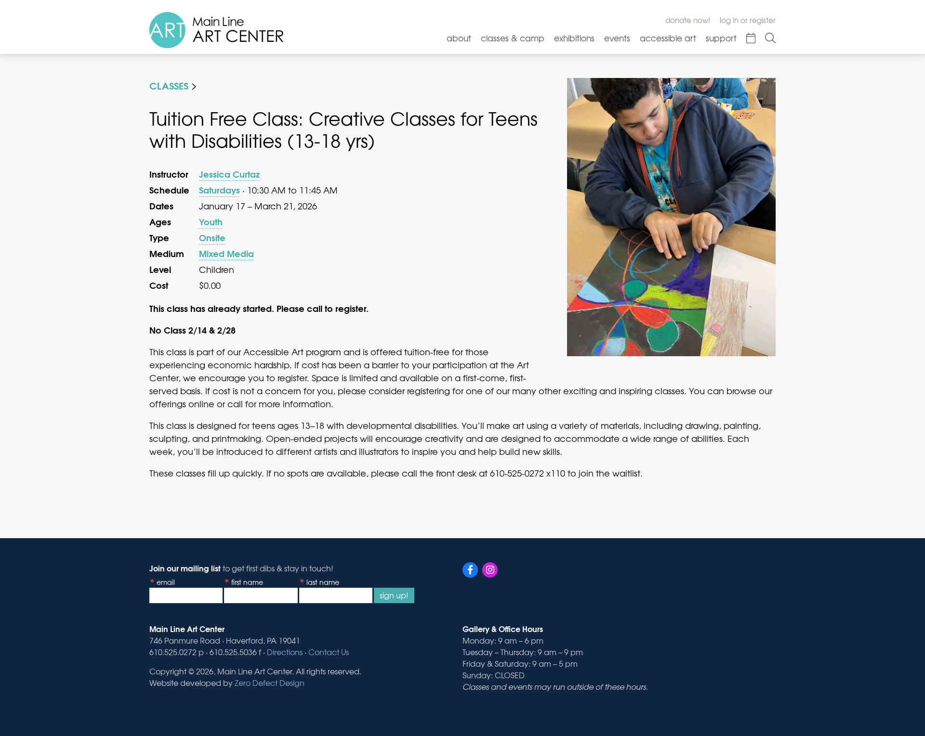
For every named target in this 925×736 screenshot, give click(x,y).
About (459, 38)
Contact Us (328, 652)
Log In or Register (748, 20)
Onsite (212, 237)
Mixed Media (226, 253)
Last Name (322, 582)
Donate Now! (687, 20)
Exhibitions (574, 38)
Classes (168, 84)
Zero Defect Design (269, 682)
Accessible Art (668, 38)
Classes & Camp (512, 38)
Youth (211, 221)
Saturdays (219, 189)
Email (166, 582)
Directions (285, 652)
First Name (247, 582)
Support (721, 38)
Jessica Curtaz (229, 174)
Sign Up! (394, 595)
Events (617, 38)
